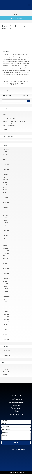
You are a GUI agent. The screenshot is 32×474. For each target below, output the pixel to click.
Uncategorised (6, 355)
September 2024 (6, 207)
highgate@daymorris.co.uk (17, 410)
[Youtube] (21, 417)
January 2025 (6, 197)
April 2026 (5, 159)
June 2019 (5, 331)
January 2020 (6, 316)
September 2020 (6, 296)
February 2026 (6, 164)
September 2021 (6, 278)
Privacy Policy (16, 411)
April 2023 (5, 245)
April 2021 (5, 286)
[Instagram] (19, 417)
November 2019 (6, 321)
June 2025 (5, 184)
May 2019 (5, 334)
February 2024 (6, 225)
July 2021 (5, 281)
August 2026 (6, 149)
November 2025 (6, 172)
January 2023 (6, 250)
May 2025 (5, 187)
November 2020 (6, 293)
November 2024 (6, 202)
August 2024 (6, 210)
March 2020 (5, 311)
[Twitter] (14, 417)
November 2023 (6, 233)
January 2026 (6, 167)
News (4, 353)
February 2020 (6, 314)
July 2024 (5, 212)
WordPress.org (6, 374)
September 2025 (6, 177)
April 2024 (5, 220)
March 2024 (5, 222)
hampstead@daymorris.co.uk (17, 402)
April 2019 (5, 337)
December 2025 (6, 169)
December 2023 (6, 230)
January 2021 (6, 291)
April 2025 (5, 189)
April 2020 (5, 309)
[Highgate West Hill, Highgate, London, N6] (16, 39)
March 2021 (5, 288)
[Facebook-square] (11, 417)
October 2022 (6, 255)
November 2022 (6, 253)
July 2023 (5, 240)
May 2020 (5, 306)
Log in (4, 366)
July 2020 (5, 301)
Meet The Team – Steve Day (9, 125)
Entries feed (5, 369)
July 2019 (5, 329)
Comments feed (6, 371)
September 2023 (6, 238)
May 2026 (5, 156)
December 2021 (6, 273)
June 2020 (5, 304)
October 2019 (6, 324)
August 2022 (6, 258)
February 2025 (6, 194)
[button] (29, 5)
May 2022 (5, 263)
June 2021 (5, 283)
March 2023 (5, 248)
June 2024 (5, 215)
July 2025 (5, 182)
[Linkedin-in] (16, 417)
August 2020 (6, 299)
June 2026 (5, 154)
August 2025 (6, 179)
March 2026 (5, 161)
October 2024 (6, 205)
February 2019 (6, 339)
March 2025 (5, 192)
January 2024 (6, 227)
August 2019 (6, 326)
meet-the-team (6, 350)
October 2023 (6, 235)
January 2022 (6, 271)
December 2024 (6, 200)
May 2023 (5, 243)
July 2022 (5, 260)
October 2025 (6, 174)
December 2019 (6, 319)
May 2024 (5, 217)
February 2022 (6, 268)
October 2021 (6, 276)
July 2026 (5, 151)
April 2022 (5, 266)
